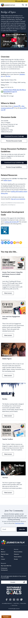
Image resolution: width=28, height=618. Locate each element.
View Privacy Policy (19, 523)
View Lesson (8, 293)
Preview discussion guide (14, 141)
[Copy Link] (20, 242)
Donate (19, 1)
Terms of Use (14, 605)
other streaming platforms (12, 107)
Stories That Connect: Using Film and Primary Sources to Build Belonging (12, 274)
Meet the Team (4, 554)
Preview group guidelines (14, 167)
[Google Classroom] (14, 242)
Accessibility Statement (7, 603)
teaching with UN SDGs (10, 222)
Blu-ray (22, 108)
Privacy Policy (23, 603)
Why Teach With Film (6, 565)
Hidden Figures (8, 180)
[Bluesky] (8, 242)
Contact (25, 1)
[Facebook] (2, 242)
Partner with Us (17, 556)
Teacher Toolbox (7, 439)
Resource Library (18, 551)
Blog (2, 556)
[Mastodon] (11, 242)
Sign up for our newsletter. (18, 199)
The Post (7, 76)
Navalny (4, 399)
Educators (16, 554)
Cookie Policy (16, 603)
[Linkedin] (5, 242)
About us (3, 551)
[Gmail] (17, 242)
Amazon (16, 106)
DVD (2, 110)
